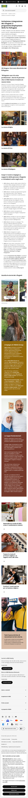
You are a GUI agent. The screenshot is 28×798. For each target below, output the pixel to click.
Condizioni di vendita (5, 739)
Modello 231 (4, 744)
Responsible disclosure (17, 741)
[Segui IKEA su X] (12, 717)
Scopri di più (4, 665)
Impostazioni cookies (14, 794)
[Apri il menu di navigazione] (25, 6)
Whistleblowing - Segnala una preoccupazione (10, 746)
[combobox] (13, 10)
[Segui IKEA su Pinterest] (9, 717)
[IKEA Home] (4, 6)
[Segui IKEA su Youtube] (16, 717)
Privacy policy (14, 739)
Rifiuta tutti (14, 790)
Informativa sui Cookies (6, 741)
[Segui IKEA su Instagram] (6, 717)
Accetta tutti (14, 786)
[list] (14, 290)
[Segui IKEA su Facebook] (2, 717)
